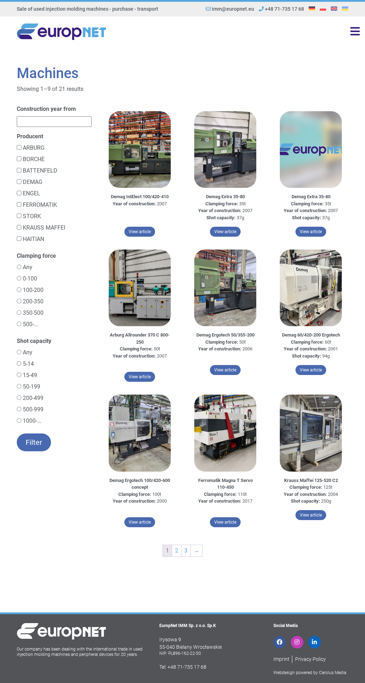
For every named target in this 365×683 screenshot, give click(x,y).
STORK (32, 216)
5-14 (28, 363)
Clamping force (36, 255)
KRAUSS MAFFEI (44, 227)
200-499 (33, 398)
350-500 (33, 312)
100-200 (33, 290)
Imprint (281, 659)
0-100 (30, 278)
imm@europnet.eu (233, 9)
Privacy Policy (310, 659)
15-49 (30, 375)
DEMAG (32, 182)
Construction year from (46, 109)
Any (27, 267)
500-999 (33, 409)
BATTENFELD (40, 170)
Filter (34, 442)
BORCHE (34, 159)
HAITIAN (33, 239)
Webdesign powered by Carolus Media (309, 672)
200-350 (33, 301)
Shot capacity (34, 341)
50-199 (31, 386)
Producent (30, 136)
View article (142, 231)
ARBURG (34, 147)
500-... (30, 324)
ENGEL (31, 193)
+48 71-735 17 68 (284, 9)
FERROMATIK (40, 204)
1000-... (32, 420)
